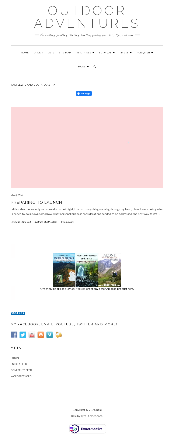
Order (38, 52)
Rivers (124, 52)
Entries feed (19, 363)
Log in (15, 358)
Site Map (65, 52)
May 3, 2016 (16, 195)
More (82, 66)
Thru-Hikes (84, 52)
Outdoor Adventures (87, 17)
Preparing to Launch (36, 202)
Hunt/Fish (143, 52)
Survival (105, 52)
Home (25, 52)
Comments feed (21, 370)
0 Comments (67, 221)
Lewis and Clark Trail (21, 221)
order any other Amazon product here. (110, 288)
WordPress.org (21, 376)
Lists (51, 52)
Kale (99, 409)
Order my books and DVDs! (57, 288)
